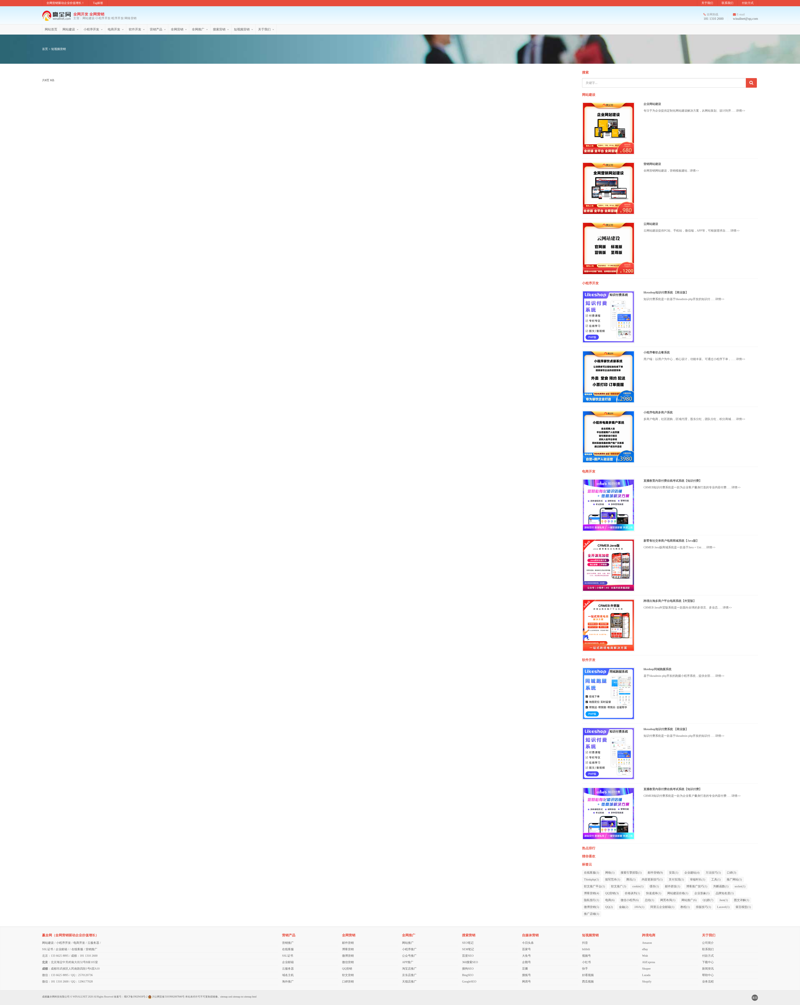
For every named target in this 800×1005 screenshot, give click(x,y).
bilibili (586, 949)
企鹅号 (526, 962)
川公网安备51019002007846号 (168, 996)
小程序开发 (91, 29)
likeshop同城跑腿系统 (657, 669)
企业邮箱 (61, 949)
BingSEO (467, 975)
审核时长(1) (697, 879)
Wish (645, 955)
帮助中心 (708, 975)
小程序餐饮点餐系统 (657, 352)
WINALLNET (80, 996)
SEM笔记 (468, 949)
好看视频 (588, 975)
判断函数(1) (721, 886)
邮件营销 (348, 942)
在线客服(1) (591, 872)
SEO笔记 (468, 942)
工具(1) (716, 879)
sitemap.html (250, 996)
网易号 (526, 981)
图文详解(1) (741, 900)
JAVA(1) (639, 907)
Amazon (647, 942)
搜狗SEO (468, 968)
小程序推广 (409, 949)
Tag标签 (98, 3)
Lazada (646, 975)
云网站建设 (651, 224)
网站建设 (68, 29)
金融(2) (623, 907)
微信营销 (348, 962)
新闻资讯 (708, 968)
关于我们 (707, 3)
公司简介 (708, 942)
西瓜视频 (588, 981)
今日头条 (528, 942)
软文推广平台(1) (594, 886)
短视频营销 (242, 29)
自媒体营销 (530, 935)
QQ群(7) (708, 900)
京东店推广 (409, 975)
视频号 (586, 955)
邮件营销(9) (655, 872)
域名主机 (288, 975)
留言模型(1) (743, 907)
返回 (754, 997)
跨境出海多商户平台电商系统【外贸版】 (670, 600)
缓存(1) (654, 886)
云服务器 (93, 942)
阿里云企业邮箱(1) (662, 907)
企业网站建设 (652, 104)
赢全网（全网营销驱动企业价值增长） (70, 935)
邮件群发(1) (672, 886)
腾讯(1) (631, 879)
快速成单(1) (653, 893)
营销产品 (156, 29)
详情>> (740, 110)
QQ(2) (609, 907)
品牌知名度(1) (725, 893)
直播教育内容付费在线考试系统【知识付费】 (673, 480)
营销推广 (91, 949)
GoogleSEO (469, 981)
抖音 (585, 942)
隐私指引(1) (591, 900)
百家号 (526, 949)
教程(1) (685, 907)
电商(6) (610, 900)
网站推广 (408, 942)
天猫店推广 (409, 981)
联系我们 (727, 3)
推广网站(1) (734, 879)
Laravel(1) (723, 907)
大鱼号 (526, 955)
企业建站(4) (692, 872)
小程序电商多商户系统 (658, 412)
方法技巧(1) (713, 872)
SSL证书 (47, 949)
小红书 (586, 962)
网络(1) (610, 872)
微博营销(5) (591, 907)
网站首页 (51, 29)
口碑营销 (348, 981)
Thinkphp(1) (591, 879)
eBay (645, 949)
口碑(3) (731, 872)
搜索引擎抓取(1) (631, 872)
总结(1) (649, 900)
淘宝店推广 (409, 968)
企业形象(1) (702, 893)
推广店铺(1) (591, 913)
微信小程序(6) (630, 900)
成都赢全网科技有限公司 (56, 996)
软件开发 (135, 29)
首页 (45, 49)
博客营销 (348, 949)
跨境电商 (648, 935)
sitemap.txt (238, 996)
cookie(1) (638, 886)
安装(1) (673, 872)
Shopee (646, 968)
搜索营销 (219, 29)
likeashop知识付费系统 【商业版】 (666, 292)
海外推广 (288, 981)
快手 (585, 968)
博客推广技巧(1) (696, 886)
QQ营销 (347, 968)
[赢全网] (57, 15)
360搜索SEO (470, 962)
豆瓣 (525, 968)
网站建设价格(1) (677, 893)
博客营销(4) (591, 893)
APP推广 (407, 962)
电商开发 (114, 29)
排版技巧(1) (703, 907)
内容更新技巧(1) (652, 879)
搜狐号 (526, 975)
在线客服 (77, 949)
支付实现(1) (676, 879)
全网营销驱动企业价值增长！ (65, 3)
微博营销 (348, 955)
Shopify (646, 981)
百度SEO (468, 955)
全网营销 (177, 29)
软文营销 (348, 975)
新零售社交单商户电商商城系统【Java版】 (671, 540)
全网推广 (198, 29)
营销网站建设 (652, 164)
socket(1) (740, 886)
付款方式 (748, 3)
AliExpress (648, 962)
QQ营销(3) (612, 893)
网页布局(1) (667, 900)
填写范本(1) (612, 879)
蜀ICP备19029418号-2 (136, 996)
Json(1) (723, 900)
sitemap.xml (226, 996)
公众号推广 (409, 955)
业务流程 (708, 981)
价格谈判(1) (632, 893)
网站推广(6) (689, 900)
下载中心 (708, 962)
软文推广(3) (618, 886)
